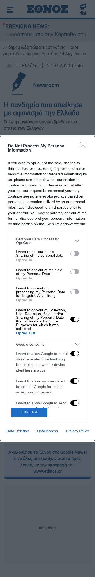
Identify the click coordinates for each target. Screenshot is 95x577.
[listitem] (47, 241)
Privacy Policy (77, 431)
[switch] (74, 253)
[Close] (85, 146)
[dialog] (47, 288)
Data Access (47, 431)
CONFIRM (29, 412)
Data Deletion (17, 431)
